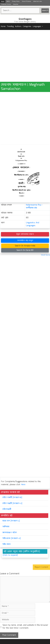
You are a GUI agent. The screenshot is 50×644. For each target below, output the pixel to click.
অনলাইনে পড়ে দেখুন (25, 240)
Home (2, 1)
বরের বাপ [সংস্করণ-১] (11, 520)
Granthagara (25, 19)
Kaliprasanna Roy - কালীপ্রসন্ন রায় (34, 206)
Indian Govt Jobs (37, 1)
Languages (37, 26)
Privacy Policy (16, 1)
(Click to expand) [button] (10, 555)
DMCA (8, 1)
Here (23, 484)
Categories (27, 26)
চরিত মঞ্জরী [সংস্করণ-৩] (12, 503)
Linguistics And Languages (32, 224)
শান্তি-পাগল (6, 544)
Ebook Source (45, 255)
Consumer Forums (6, 4)
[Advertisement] (25, 56)
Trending (10, 26)
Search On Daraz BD (25, 250)
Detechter (15, 4)
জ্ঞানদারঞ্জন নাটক (9, 532)
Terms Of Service (26, 1)
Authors (18, 26)
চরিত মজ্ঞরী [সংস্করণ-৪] (12, 497)
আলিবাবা (5, 526)
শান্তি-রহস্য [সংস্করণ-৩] (11, 538)
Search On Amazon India (25, 245)
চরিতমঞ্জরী (6, 509)
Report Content (41, 567)
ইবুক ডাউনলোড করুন (25, 234)
